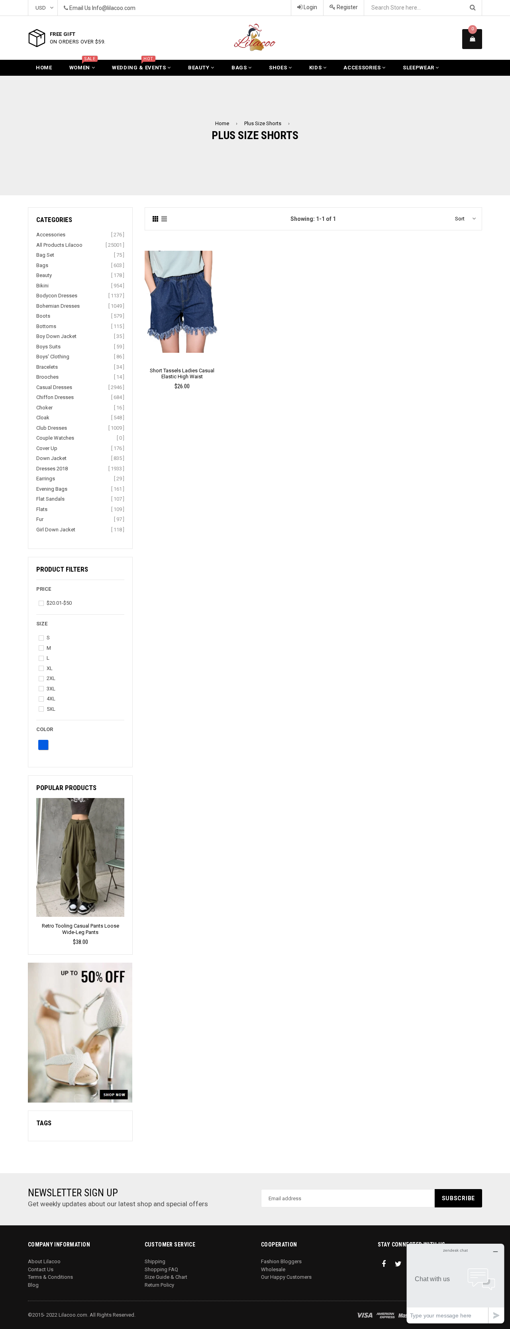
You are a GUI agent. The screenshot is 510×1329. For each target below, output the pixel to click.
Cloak (42, 418)
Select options (182, 296)
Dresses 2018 (52, 469)
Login (309, 7)
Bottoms (46, 326)
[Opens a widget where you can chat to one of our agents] (455, 1283)
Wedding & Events (139, 65)
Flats (41, 509)
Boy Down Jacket (56, 336)
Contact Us (40, 1269)
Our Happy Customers (286, 1277)
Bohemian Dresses (58, 306)
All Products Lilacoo (59, 245)
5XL (51, 709)
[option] (80, 872)
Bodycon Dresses (56, 296)
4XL (51, 699)
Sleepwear (419, 68)
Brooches (47, 377)
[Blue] (43, 745)
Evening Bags (51, 489)
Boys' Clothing (52, 357)
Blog (33, 1285)
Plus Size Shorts (262, 123)
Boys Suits (48, 347)
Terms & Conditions (50, 1277)
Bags (239, 68)
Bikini (42, 286)
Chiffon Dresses (55, 397)
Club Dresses (51, 428)
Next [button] (127, 858)
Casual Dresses (54, 387)
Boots (43, 316)
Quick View (182, 310)
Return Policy (159, 1285)
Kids (316, 68)
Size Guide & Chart (166, 1277)
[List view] (164, 219)
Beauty (199, 68)
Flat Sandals (50, 499)
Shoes (278, 68)
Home (44, 68)
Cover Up (46, 448)
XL (50, 668)
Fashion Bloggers (281, 1261)
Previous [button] (33, 858)
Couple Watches (55, 438)
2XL (51, 678)
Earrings (45, 479)
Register (346, 7)
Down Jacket (51, 458)
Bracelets (47, 367)
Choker (44, 408)
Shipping (155, 1261)
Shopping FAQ (161, 1269)
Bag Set (45, 255)
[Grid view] (155, 219)
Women (82, 65)
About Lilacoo (44, 1261)
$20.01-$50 (59, 603)
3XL (51, 689)
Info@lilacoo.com (113, 8)
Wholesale (273, 1269)
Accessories (362, 68)
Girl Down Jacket (55, 530)
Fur (39, 519)
